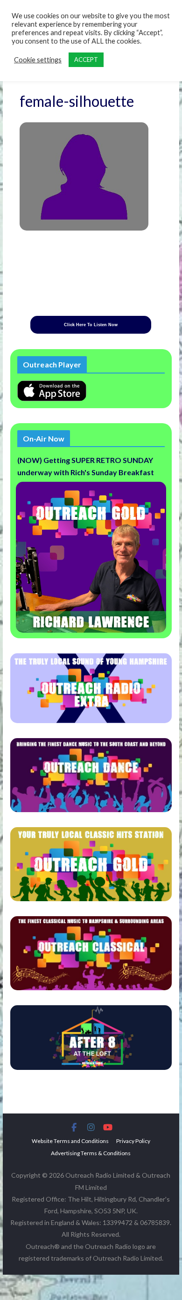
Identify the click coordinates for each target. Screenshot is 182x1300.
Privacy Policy (133, 1140)
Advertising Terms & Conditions (91, 1153)
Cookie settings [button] (38, 60)
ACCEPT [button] (86, 59)
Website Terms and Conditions (70, 1140)
